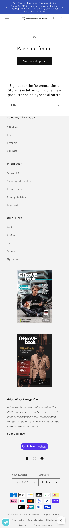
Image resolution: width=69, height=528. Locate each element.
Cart (9, 243)
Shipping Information (19, 181)
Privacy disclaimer (17, 197)
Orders (11, 251)
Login (10, 227)
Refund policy (59, 514)
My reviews (13, 259)
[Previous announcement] (6, 7)
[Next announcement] (62, 7)
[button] (7, 18)
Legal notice (14, 205)
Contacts (12, 150)
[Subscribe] (58, 105)
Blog (9, 134)
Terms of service (35, 520)
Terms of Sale (14, 173)
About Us (12, 126)
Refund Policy (15, 189)
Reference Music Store (21, 514)
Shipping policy (53, 520)
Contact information (43, 525)
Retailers (12, 142)
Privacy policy (18, 520)
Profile (11, 235)
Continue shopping (35, 61)
